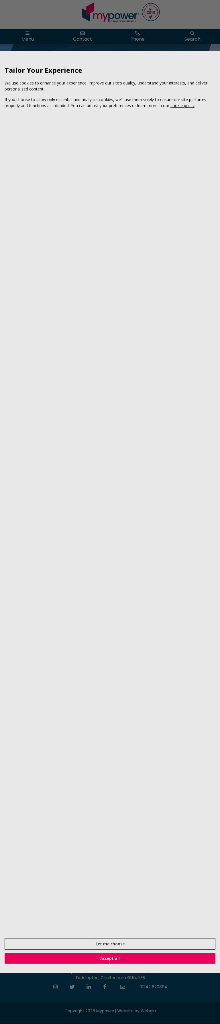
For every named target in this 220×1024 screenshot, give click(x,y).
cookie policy (182, 105)
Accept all (110, 958)
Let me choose (110, 943)
